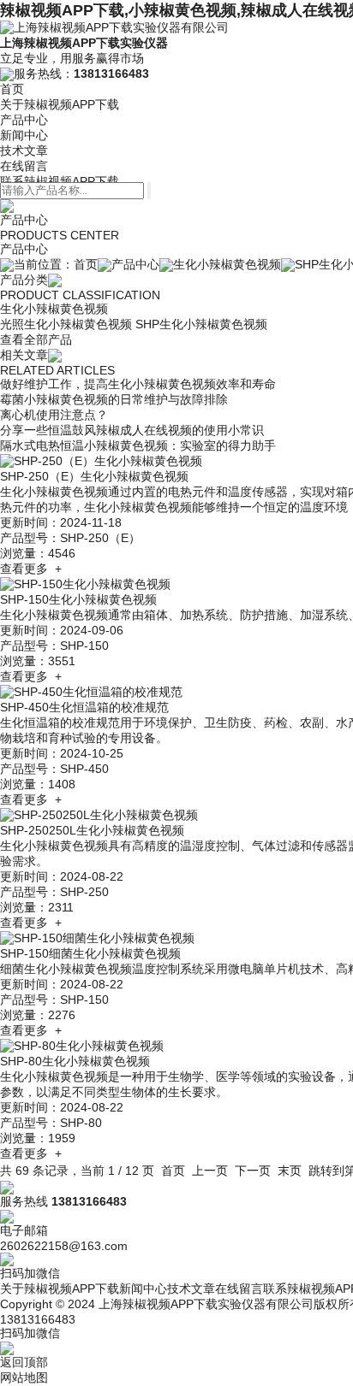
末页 (290, 1170)
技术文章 (24, 150)
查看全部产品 (36, 339)
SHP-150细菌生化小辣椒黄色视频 (90, 953)
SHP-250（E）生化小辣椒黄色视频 (94, 476)
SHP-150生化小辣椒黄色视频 (78, 599)
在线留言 (24, 166)
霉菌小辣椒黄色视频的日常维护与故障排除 (114, 399)
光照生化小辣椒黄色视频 (66, 324)
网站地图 (24, 1377)
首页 (12, 89)
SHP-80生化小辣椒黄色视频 (75, 1061)
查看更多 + (31, 568)
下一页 (253, 1170)
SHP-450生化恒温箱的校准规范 (84, 707)
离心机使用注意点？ (54, 415)
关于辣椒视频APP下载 (59, 104)
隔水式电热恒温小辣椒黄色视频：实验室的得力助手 (138, 445)
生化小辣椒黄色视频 (227, 264)
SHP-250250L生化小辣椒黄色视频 (92, 830)
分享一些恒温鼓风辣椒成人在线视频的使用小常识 (132, 430)
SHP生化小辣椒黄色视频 (201, 324)
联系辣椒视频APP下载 (59, 181)
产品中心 (24, 120)
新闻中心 (24, 135)
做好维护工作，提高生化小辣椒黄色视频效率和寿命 (138, 384)
